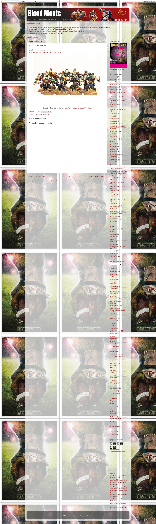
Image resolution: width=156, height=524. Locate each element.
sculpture (113, 234)
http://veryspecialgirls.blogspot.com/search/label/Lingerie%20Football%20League (118, 489)
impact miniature (115, 419)
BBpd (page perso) (116, 383)
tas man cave (114, 279)
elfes (111, 134)
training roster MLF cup (118, 247)
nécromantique (115, 213)
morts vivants (114, 206)
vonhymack (113, 377)
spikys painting (115, 286)
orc (111, 226)
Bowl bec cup (114, 87)
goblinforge (113, 411)
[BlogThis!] (45, 112)
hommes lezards (115, 154)
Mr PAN (112, 326)
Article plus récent (37, 176)
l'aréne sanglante (115, 308)
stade (112, 241)
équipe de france (115, 344)
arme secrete (114, 79)
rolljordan (113, 413)
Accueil (66, 176)
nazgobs (113, 296)
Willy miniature (115, 401)
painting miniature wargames (116, 282)
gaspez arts (114, 416)
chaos (112, 116)
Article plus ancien (96, 176)
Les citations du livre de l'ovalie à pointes (118, 167)
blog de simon (114, 274)
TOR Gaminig (114, 391)
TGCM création (115, 393)
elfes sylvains (114, 139)
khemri (112, 162)
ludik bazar (113, 398)
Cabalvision (114, 89)
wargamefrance (115, 318)
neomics (112, 403)
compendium (114, 328)
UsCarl (112, 408)
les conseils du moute (117, 171)
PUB (111, 231)
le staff (112, 164)
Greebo (112, 396)
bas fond (113, 82)
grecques (113, 146)
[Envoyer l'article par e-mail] (38, 111)
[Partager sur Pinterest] (51, 112)
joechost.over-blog (116, 299)
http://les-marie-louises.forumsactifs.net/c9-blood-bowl (69, 31)
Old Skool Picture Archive (118, 321)
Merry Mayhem (115, 291)
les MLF (112, 313)
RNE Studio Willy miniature (115, 302)
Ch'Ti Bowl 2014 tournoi (118, 105)
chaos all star (114, 118)
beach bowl (113, 84)
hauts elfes (113, 151)
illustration (113, 159)
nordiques (113, 216)
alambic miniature (116, 424)
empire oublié (114, 333)
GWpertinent (114, 288)
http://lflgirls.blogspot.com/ (118, 507)
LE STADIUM (114, 346)
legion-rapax (114, 338)
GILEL (112, 372)
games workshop (115, 426)
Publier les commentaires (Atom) (49, 181)
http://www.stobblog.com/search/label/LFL (118, 495)
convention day (115, 123)
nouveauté (46, 114)
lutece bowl (113, 203)
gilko (111, 367)
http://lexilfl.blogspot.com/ (118, 480)
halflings (112, 149)
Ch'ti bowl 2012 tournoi (117, 96)
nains (111, 208)
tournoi (112, 244)
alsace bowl (114, 351)
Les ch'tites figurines (117, 356)
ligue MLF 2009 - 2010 (117, 178)
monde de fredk (115, 271)
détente (112, 128)
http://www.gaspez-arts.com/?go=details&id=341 (45, 52)
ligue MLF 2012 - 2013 (117, 191)
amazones (113, 77)
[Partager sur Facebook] (49, 112)
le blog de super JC (116, 331)
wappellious (114, 294)
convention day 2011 (117, 126)
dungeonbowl (114, 131)
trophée (112, 251)
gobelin (112, 144)
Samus (112, 277)
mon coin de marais (116, 316)
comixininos (114, 429)
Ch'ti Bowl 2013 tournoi (117, 100)
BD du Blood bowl (116, 305)
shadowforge (114, 406)
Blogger (89, 516)
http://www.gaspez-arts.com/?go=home (78, 108)
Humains (113, 157)
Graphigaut (113, 380)
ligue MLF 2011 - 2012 (117, 186)
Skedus (112, 323)
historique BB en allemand (115, 364)
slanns (112, 239)
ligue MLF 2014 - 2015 (117, 199)
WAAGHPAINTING (116, 375)
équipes (112, 141)
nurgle (112, 221)
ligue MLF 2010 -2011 (117, 182)
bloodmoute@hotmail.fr (55, 33)
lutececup (113, 336)
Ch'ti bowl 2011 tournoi (117, 92)
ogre (111, 224)
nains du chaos (115, 211)
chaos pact (113, 121)
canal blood (114, 349)
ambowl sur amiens (116, 354)
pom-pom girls (114, 229)
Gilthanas (113, 370)
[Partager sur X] (47, 112)
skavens (112, 236)
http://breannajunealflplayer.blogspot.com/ (118, 476)
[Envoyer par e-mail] (42, 112)
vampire (112, 253)
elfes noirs (38, 114)
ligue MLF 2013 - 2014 (117, 195)
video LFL (113, 256)
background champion (117, 311)
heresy (112, 421)
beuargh (112, 341)
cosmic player (114, 431)
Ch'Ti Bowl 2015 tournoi (118, 109)
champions (113, 113)
